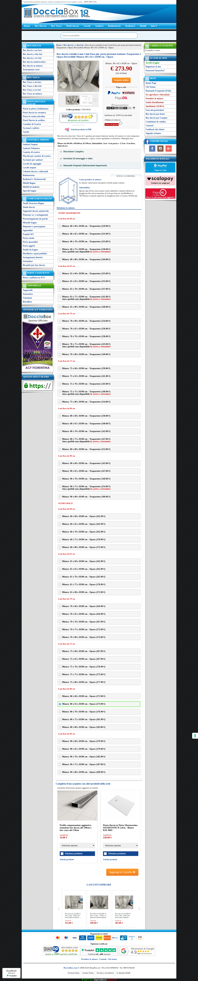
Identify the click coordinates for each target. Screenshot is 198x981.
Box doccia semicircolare (34, 62)
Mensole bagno (30, 222)
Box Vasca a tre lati (32, 90)
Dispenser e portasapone (34, 226)
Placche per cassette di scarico (37, 156)
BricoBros (27, 302)
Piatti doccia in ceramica (34, 112)
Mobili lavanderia (31, 187)
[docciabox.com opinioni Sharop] (61, 955)
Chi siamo (112, 959)
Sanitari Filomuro (31, 148)
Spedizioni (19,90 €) (155, 106)
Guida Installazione (155, 102)
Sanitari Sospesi (30, 144)
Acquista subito (121, 80)
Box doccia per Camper (157, 118)
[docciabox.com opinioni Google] (136, 955)
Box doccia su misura (33, 66)
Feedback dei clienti (155, 129)
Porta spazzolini (30, 242)
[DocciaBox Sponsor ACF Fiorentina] (37, 370)
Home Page (151, 83)
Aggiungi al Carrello (121, 872)
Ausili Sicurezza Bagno (33, 203)
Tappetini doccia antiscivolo (36, 211)
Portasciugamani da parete (35, 219)
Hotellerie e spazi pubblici (35, 253)
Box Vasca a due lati (32, 86)
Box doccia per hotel (155, 114)
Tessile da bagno (30, 250)
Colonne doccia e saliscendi (35, 171)
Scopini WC (28, 234)
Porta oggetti (29, 246)
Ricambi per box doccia (34, 265)
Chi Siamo (150, 87)
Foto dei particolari (155, 110)
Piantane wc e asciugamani (35, 215)
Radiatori (130, 26)
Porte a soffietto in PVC (34, 278)
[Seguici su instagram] (160, 152)
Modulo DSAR (124, 973)
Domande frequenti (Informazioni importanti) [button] (85, 165)
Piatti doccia (72, 26)
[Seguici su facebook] (152, 152)
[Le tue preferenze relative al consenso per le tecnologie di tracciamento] (195, 736)
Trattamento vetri (31, 69)
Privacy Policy (73, 973)
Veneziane (27, 298)
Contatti (149, 125)
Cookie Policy (88, 973)
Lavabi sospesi (29, 167)
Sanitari (99, 26)
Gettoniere (28, 261)
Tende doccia (29, 207)
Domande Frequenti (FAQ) (158, 91)
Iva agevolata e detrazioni (158, 95)
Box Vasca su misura (32, 94)
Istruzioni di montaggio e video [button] (78, 158)
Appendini (28, 230)
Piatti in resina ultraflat (34, 116)
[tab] (99, 152)
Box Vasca (56, 26)
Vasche (87, 26)
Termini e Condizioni (105, 973)
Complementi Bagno (39, 199)
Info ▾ (154, 26)
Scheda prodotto (67, 859)
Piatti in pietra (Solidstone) (35, 109)
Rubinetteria (114, 26)
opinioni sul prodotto (79, 120)
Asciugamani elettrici (33, 257)
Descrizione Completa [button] (73, 151)
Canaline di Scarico (32, 124)
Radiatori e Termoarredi (34, 179)
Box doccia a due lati (32, 54)
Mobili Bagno (29, 183)
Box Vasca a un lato (32, 82)
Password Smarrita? (155, 70)
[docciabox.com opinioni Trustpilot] (99, 955)
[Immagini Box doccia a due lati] (78, 76)
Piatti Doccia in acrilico (34, 120)
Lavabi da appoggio (32, 164)
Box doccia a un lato (32, 50)
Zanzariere (28, 294)
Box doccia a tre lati (32, 58)
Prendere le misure (154, 98)
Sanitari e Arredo (38, 140)
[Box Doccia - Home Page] (51, 13)
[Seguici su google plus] (168, 152)
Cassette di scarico (31, 152)
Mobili (143, 26)
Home (27, 26)
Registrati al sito (153, 67)
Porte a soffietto (38, 273)
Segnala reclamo (153, 133)
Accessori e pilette (31, 128)
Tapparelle (34, 285)
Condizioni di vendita (156, 122)
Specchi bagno (29, 191)
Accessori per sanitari (33, 160)
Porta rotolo (28, 238)
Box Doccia (40, 26)
